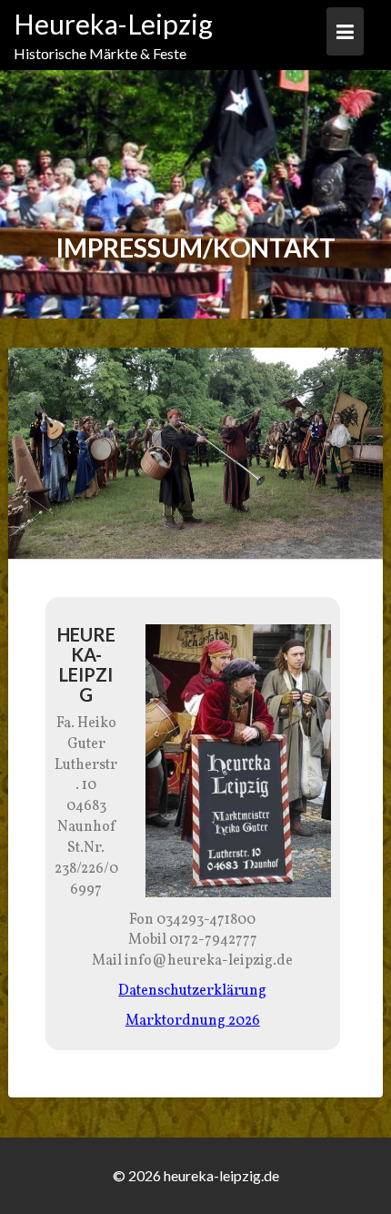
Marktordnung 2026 (192, 1021)
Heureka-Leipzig (113, 23)
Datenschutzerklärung (192, 991)
